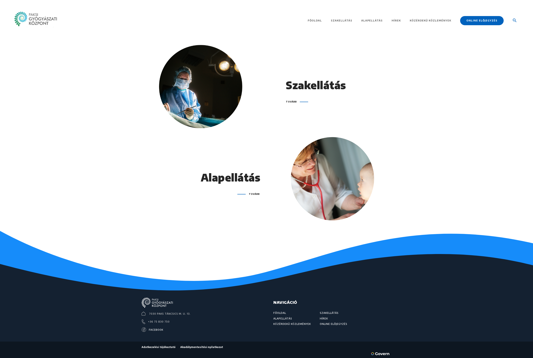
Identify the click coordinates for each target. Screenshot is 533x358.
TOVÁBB (291, 101)
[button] (515, 27)
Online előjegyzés (481, 20)
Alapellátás (372, 20)
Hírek (396, 20)
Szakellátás (341, 20)
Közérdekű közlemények (430, 20)
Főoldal (315, 20)
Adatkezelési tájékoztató (159, 347)
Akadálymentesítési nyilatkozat (201, 347)
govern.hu (381, 354)
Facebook (156, 329)
